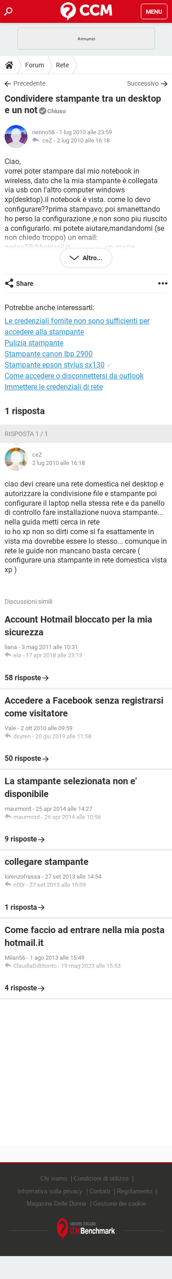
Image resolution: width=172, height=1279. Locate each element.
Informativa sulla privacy (50, 1191)
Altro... (91, 258)
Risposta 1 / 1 (26, 433)
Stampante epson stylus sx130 (55, 365)
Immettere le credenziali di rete (54, 387)
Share (24, 283)
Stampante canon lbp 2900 (49, 354)
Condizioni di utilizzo (101, 1178)
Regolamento (134, 1191)
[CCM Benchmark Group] (86, 1229)
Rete (62, 65)
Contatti (99, 1191)
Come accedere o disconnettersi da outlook (74, 376)
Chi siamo (53, 1178)
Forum (34, 65)
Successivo (143, 83)
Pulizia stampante (34, 343)
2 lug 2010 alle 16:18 (83, 140)
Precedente (29, 83)
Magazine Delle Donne (56, 1203)
